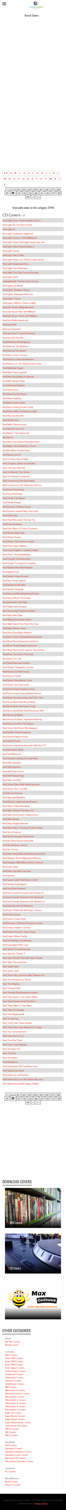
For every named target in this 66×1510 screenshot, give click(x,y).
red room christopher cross (17, 680)
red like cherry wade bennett (18, 307)
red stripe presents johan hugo (19, 931)
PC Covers (10, 1471)
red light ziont (10, 276)
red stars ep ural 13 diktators (18, 905)
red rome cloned (12, 676)
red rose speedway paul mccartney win (23, 710)
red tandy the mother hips (17, 949)
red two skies (10, 1057)
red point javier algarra (15, 545)
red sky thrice (10, 849)
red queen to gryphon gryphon (19, 563)
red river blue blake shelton (17, 632)
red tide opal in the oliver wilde (20, 996)
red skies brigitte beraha (15, 823)
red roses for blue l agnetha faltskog (22, 719)
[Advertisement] (33, 55)
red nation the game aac (16, 433)
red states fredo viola (14, 918)
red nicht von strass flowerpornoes (21, 441)
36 (47, 193)
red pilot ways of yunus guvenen (20, 528)
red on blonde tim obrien (16, 472)
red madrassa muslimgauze (16, 342)
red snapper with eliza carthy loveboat (23, 862)
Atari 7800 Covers (14, 1364)
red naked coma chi (13, 428)
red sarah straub (11, 741)
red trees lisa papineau (15, 1044)
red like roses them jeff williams (20, 316)
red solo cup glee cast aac (17, 871)
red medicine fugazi (13, 368)
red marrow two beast (14, 350)
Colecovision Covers (15, 1371)
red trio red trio (11, 1049)
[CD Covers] (33, 1254)
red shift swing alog (13, 775)
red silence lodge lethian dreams (20, 801)
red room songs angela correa (19, 689)
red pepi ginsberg (12, 524)
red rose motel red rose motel (19, 702)
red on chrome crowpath (16, 476)
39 (27, 196)
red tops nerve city (13, 1036)
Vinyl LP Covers (13, 1484)
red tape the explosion (15, 962)
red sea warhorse (12, 754)
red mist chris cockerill (15, 372)
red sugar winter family (15, 936)
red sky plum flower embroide (18, 840)
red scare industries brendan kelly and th (24, 745)
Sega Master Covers (15, 1416)
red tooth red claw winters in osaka (22, 1027)
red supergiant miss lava (15, 944)
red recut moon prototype (16, 597)
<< (7, 189)
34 (36, 193)
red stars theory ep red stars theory (22, 910)
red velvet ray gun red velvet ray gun (23, 1079)
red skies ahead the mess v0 (18, 810)
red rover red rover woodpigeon (20, 728)
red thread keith (12, 988)
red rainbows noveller (14, 584)
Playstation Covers (14, 1396)
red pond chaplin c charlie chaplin (20, 550)
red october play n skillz (15, 459)
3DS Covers (11, 1445)
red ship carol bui (12, 780)
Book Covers (11, 1481)
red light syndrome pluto (16, 263)
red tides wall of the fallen (17, 1005)
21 (18, 189)
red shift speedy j (12, 762)
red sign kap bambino (14, 797)
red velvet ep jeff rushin (16, 1075)
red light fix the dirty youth (17, 224)
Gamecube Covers (14, 1377)
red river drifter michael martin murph (22, 636)
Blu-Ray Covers (12, 1341)
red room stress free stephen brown (22, 693)
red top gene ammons (15, 1031)
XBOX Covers (12, 1428)
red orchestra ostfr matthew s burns (22, 485)
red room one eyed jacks (16, 684)
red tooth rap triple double (17, 1022)
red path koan (10, 515)
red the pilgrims (11, 983)
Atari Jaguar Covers (15, 1367)
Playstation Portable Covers (19, 1461)
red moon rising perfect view (18, 407)
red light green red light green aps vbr (24, 242)
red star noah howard (14, 888)
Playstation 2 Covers (15, 1400)
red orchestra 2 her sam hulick (19, 480)
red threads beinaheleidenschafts (20, 992)
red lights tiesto (12, 298)
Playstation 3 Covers (15, 1403)
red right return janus (14, 628)
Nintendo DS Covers (15, 1458)
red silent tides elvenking (16, 806)
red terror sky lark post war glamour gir (24, 975)
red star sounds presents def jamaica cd (24, 901)
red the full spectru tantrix (17, 979)
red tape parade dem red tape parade (22, 957)
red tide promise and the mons (19, 1001)
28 (58, 189)
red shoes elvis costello (15, 788)
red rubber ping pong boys (17, 732)
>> (38, 196)
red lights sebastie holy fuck (18, 294)
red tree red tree (12, 1040)
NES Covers (11, 1387)
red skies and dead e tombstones (20, 814)
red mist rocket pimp (14, 381)
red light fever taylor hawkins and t (22, 220)
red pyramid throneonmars (17, 558)
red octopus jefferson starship (19, 463)
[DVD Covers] (33, 1208)
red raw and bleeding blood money (21, 593)
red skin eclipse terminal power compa (23, 827)
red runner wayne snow (15, 736)
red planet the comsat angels (18, 541)
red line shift (10, 324)
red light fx (9, 229)
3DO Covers (11, 1355)
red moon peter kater (14, 402)
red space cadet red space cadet (20, 879)
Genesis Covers (13, 1380)
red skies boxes (11, 819)
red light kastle (11, 250)
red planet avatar (12, 537)
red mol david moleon (14, 385)
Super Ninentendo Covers (18, 1422)
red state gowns (12, 914)
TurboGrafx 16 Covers (16, 1425)
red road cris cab (12, 658)
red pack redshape (13, 493)
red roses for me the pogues (18, 723)
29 (7, 193)
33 (30, 193)
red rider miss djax (12, 615)
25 (41, 189)
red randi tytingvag (13, 589)
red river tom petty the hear (18, 654)
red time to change (13, 1009)
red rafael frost (11, 571)
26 (46, 189)
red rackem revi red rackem (18, 567)
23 (29, 189)
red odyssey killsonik (14, 467)
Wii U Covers (11, 1435)
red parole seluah (12, 502)
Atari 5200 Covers (14, 1361)
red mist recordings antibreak (18, 376)
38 (59, 193)
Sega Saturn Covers (15, 1419)
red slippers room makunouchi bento (22, 858)
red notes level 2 (12, 454)
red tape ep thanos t (14, 953)
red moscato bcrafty (13, 415)
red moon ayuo (11, 389)
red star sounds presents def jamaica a (23, 892)
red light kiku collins (14, 255)
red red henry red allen (15, 602)
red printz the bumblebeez (17, 554)
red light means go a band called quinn (23, 259)
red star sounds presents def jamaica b (23, 897)
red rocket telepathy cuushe (18, 667)
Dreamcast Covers (14, 1374)
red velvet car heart (13, 1070)
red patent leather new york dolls (20, 511)
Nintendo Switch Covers (17, 1393)
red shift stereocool (13, 771)
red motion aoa (11, 420)
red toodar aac (11, 1018)
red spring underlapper (15, 884)
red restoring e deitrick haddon (19, 610)
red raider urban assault (15, 576)
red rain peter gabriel (14, 580)
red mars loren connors (15, 355)
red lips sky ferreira (13, 337)
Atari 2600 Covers (14, 1358)
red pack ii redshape (13, 489)
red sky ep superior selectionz (18, 836)
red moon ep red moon (15, 394)
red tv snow (9, 1053)
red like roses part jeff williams (19, 311)
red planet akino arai (14, 532)
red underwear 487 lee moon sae (20, 1066)
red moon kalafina (12, 398)
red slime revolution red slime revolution (24, 853)
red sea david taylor (13, 749)
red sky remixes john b (15, 845)
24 (35, 189)
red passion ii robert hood (16, 506)
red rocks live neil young (16, 671)
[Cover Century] (36, 4)
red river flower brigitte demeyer (20, 645)
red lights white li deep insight (19, 303)
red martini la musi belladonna (18, 359)
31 (18, 193)
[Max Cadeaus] (33, 1299)
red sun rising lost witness (17, 940)
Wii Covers (10, 1432)
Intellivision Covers (14, 1383)
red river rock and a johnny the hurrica (24, 649)
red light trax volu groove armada (20, 272)
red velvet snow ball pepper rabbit (21, 1083)
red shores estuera (13, 793)
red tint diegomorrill (13, 1014)
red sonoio (8, 875)
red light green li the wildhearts (20, 237)
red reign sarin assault (15, 606)
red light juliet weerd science (18, 246)
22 (23, 189)
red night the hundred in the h (19, 446)
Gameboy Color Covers (16, 1454)
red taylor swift (11, 966)
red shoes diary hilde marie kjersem (21, 784)
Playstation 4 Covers (15, 1406)
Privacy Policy (41, 1503)
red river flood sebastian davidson (20, 641)
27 (52, 189)
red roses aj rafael (13, 715)
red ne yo (8, 437)
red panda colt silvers (14, 498)
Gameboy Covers (13, 1448)
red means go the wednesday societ (22, 363)
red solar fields (10, 866)
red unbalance (10, 1062)
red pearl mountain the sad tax (19, 519)
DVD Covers (16, 1222)
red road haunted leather (16, 663)
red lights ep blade (13, 285)
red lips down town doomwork (19, 333)
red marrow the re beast (16, 346)
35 (42, 193)
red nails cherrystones (14, 424)
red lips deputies (12, 329)
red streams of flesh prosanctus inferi (22, 923)
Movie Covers (12, 1344)
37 (53, 193)
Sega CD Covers (13, 1412)
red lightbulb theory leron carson (20, 281)
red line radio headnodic (16, 320)
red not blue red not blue (16, 450)
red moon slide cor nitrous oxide (20, 411)
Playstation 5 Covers (15, 1409)
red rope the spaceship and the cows (23, 697)
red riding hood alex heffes (17, 619)
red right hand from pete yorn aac (21, 623)
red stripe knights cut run (17, 927)
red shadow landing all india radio (20, 758)
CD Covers (15, 1268)
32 (24, 193)
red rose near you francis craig (19, 706)
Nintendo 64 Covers (15, 1390)
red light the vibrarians (15, 268)
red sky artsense (12, 832)
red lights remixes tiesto (16, 290)
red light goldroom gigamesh (18, 233)
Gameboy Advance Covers (18, 1451)
